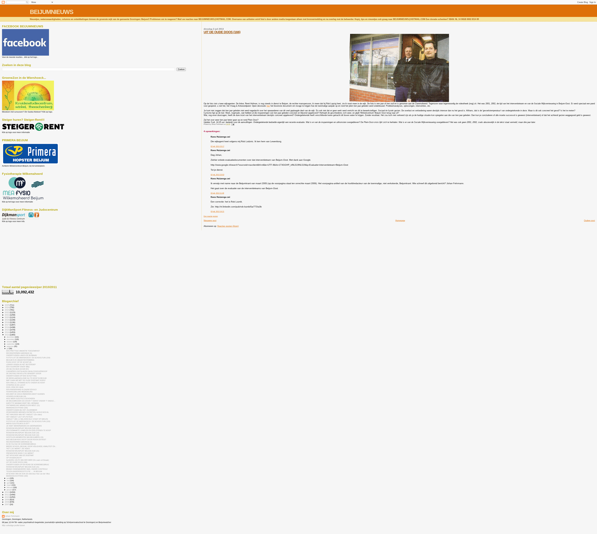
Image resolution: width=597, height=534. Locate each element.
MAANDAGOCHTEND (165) (17, 408)
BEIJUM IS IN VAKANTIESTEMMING (20, 360)
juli (8, 348)
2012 (7, 492)
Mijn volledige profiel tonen (13, 525)
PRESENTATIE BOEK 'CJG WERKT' (20, 453)
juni (8, 478)
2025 (7, 305)
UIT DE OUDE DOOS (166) (222, 32)
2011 (7, 495)
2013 (7, 335)
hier (268, 106)
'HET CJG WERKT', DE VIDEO (18, 448)
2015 (7, 330)
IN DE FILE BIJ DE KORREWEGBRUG (21, 444)
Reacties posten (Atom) (228, 226)
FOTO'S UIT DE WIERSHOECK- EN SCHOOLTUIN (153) (28, 421)
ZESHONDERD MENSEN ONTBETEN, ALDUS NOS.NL (27, 412)
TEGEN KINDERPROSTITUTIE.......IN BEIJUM (24, 471)
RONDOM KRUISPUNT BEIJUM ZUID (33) (22, 433)
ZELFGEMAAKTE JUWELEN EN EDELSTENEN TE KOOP (28, 430)
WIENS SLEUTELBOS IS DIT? (17, 423)
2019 (7, 320)
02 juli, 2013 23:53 (217, 175)
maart (9, 485)
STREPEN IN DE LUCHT (15, 385)
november (11, 339)
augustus (10, 346)
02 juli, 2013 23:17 (217, 146)
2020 (7, 317)
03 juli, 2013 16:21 (217, 211)
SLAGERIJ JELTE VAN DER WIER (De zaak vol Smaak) (27, 460)
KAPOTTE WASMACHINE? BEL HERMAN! (22, 403)
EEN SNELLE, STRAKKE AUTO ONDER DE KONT (25, 383)
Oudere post (589, 220)
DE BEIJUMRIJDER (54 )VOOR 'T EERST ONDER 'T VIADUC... (30, 401)
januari (9, 490)
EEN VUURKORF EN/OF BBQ (18, 367)
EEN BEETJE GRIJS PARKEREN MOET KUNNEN (25, 394)
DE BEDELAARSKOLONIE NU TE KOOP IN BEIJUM (26, 378)
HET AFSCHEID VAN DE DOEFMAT (20, 455)
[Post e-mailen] (232, 124)
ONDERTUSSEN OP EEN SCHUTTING (21, 376)
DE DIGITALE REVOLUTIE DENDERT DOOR (23, 373)
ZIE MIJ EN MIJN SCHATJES (17, 369)
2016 (7, 327)
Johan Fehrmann (12, 516)
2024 (7, 307)
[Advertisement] (16, 239)
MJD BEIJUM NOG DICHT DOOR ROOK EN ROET (26, 439)
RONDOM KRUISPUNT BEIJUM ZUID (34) (22, 428)
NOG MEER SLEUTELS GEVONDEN (20, 398)
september (11, 344)
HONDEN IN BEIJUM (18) (16, 396)
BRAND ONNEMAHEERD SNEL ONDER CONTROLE (27, 469)
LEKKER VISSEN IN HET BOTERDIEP (21, 364)
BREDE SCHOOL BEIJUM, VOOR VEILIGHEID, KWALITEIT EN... (31, 446)
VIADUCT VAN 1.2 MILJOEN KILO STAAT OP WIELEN (27, 419)
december (11, 337)
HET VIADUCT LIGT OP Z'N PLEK (19, 417)
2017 (7, 325)
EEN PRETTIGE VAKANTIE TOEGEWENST (23, 351)
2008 (7, 502)
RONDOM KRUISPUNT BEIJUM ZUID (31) (22, 451)
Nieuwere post (210, 220)
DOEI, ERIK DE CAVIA (14, 387)
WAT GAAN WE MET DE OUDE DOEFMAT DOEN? (26, 380)
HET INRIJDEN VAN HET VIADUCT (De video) (24, 414)
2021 (7, 315)
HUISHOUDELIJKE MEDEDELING (19, 392)
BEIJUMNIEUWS (51, 12)
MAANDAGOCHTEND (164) (17, 476)
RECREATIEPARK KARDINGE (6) (19, 353)
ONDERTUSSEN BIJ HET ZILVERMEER (21, 410)
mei (8, 480)
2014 (7, 332)
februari (10, 487)
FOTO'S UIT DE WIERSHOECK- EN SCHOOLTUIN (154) (28, 358)
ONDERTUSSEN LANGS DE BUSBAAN (21, 355)
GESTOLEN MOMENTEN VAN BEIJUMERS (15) (24, 437)
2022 (7, 312)
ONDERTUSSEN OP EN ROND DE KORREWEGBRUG (27, 464)
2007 (7, 504)
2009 (7, 500)
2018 (7, 322)
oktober (10, 342)
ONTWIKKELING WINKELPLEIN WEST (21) (23, 405)
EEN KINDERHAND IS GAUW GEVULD (21, 389)
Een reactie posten (211, 216)
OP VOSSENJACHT (14, 458)
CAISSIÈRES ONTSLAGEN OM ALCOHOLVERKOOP (26, 371)
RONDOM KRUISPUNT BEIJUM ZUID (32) (22, 435)
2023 (7, 310)
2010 (7, 497)
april (8, 483)
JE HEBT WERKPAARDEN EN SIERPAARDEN (24, 426)
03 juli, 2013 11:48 (217, 193)
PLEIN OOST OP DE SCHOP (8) (18, 362)
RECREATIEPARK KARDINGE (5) (19, 442)
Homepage (400, 220)
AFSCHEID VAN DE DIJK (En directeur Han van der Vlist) (28, 474)
